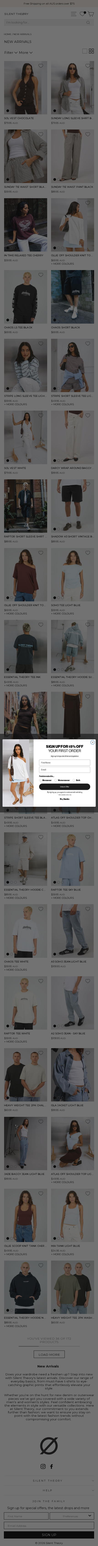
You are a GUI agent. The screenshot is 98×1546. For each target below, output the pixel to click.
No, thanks (64, 799)
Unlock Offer (64, 787)
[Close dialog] (92, 742)
